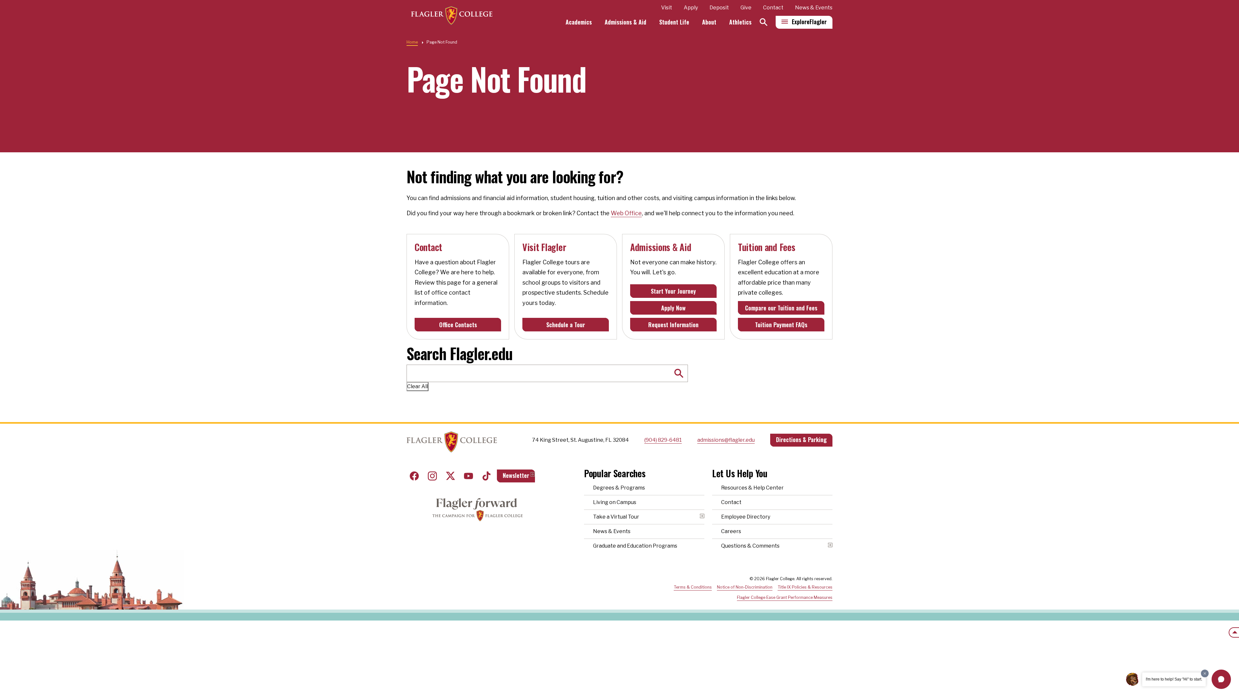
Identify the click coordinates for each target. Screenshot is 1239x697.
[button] (1221, 679)
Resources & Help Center (752, 488)
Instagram (432, 476)
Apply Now (673, 308)
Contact (773, 8)
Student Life (674, 22)
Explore (809, 21)
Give (745, 8)
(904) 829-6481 (663, 440)
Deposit (719, 8)
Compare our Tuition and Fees (781, 308)
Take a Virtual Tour (616, 517)
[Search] (764, 22)
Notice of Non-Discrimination (744, 587)
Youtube (468, 476)
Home (412, 42)
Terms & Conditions (693, 587)
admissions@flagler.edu (726, 440)
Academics (579, 22)
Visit (666, 8)
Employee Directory (745, 517)
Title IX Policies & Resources (805, 587)
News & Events (813, 8)
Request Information (673, 324)
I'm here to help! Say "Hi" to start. (1174, 679)
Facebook (414, 476)
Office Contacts (458, 324)
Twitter (450, 476)
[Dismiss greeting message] (1205, 673)
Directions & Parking (801, 439)
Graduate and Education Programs (635, 546)
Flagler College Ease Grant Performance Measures (784, 597)
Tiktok (486, 476)
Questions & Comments (750, 546)
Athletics (740, 22)
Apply (691, 8)
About (709, 22)
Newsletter (516, 475)
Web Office (626, 213)
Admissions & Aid (625, 22)
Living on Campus (614, 502)
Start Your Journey (673, 291)
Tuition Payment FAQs (781, 324)
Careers (731, 531)
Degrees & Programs (619, 488)
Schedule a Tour (565, 324)
